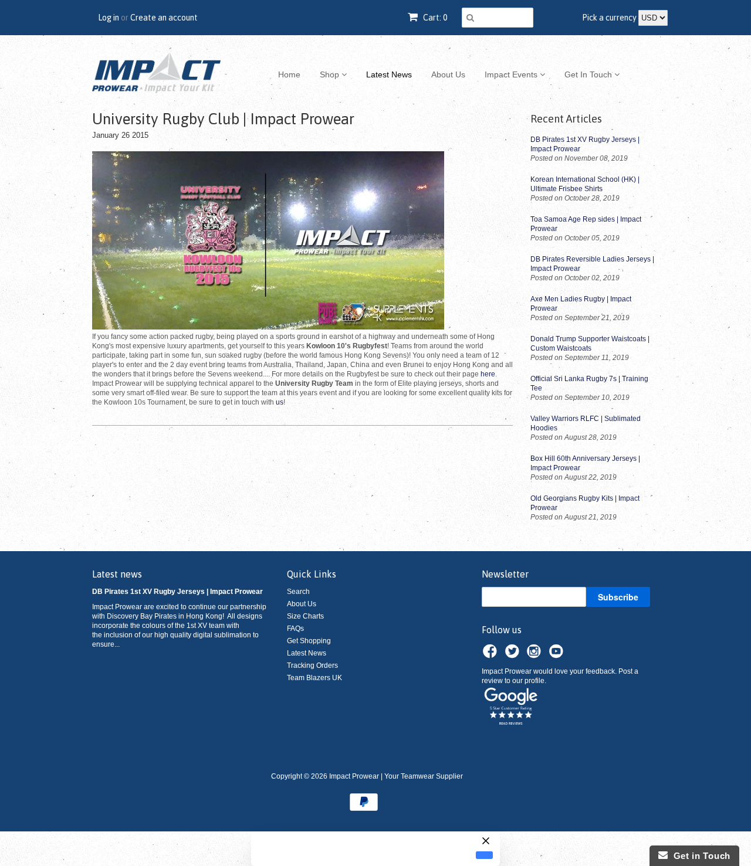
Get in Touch (699, 856)
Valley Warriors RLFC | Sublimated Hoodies (585, 423)
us (279, 402)
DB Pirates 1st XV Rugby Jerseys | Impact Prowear (585, 144)
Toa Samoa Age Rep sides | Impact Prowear (585, 224)
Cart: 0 (434, 17)
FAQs (295, 628)
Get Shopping (309, 641)
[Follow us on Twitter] (514, 654)
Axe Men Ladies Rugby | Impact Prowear (580, 304)
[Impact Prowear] (156, 73)
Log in (108, 17)
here (488, 374)
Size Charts (305, 616)
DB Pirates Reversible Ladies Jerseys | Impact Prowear (592, 264)
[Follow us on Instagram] (535, 654)
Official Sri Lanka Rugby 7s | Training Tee (589, 383)
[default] (484, 854)
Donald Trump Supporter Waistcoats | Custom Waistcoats (589, 343)
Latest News (389, 74)
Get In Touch (589, 74)
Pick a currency (610, 17)
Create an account (164, 17)
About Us (448, 74)
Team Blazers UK (314, 678)
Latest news (117, 574)
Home (289, 74)
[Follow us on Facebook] (491, 654)
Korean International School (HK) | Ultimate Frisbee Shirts (585, 184)
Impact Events (512, 74)
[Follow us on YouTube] (558, 654)
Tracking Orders (312, 665)
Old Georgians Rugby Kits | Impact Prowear (585, 503)
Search (298, 591)
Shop (330, 74)
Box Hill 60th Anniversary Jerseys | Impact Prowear (585, 463)
